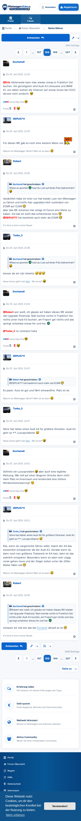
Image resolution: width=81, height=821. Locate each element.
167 (39, 52)
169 (55, 52)
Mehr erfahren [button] (15, 815)
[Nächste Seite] (75, 52)
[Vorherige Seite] (18, 52)
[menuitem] (11, 19)
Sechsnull (19, 61)
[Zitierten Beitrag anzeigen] (43, 184)
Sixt (28, 281)
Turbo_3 (18, 235)
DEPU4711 (19, 118)
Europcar (42, 627)
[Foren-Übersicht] (16, 7)
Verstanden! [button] (60, 806)
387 (67, 52)
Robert (17, 161)
